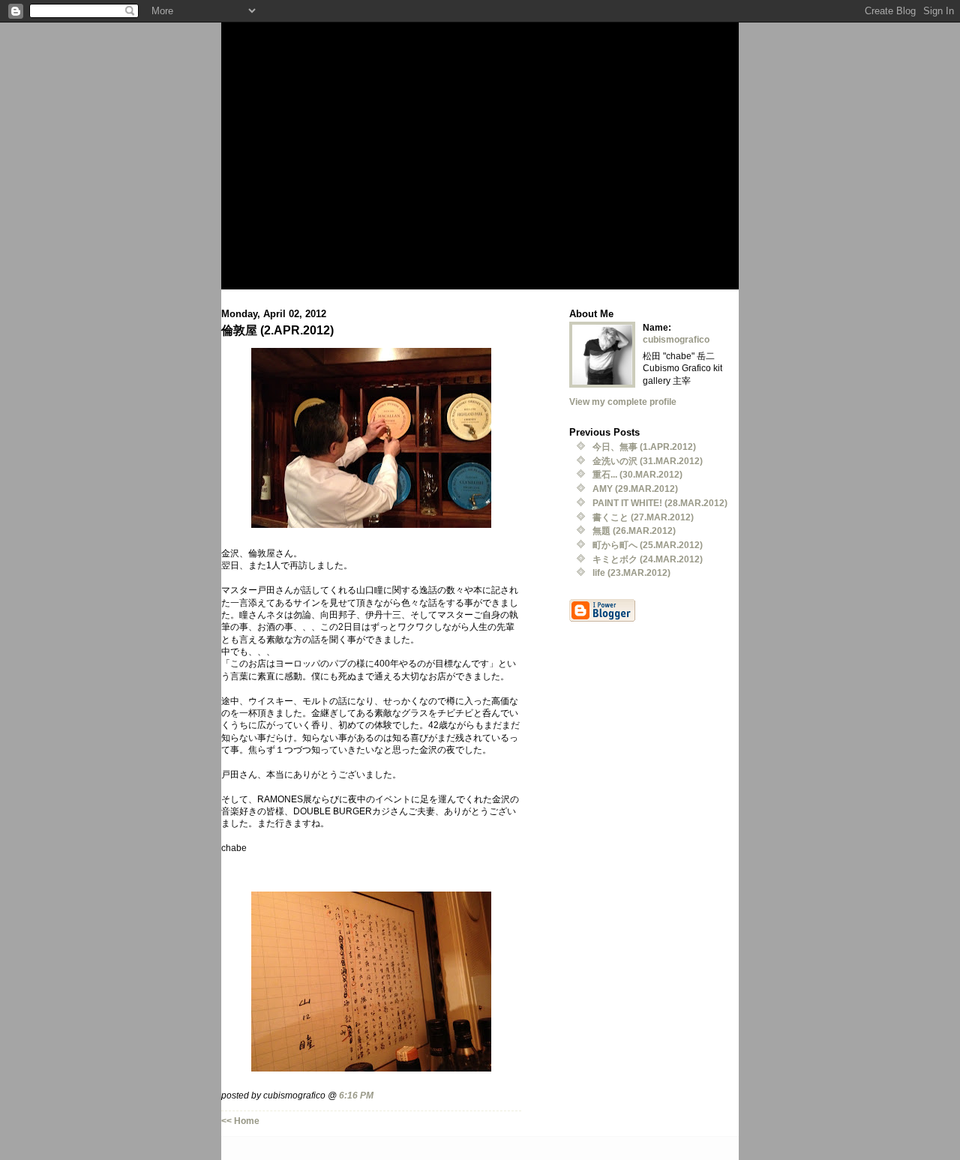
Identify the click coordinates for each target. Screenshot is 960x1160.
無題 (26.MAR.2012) (634, 530)
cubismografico (676, 339)
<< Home (240, 1121)
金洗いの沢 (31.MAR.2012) (647, 461)
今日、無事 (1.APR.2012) (644, 446)
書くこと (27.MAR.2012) (643, 517)
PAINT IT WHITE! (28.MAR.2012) (660, 503)
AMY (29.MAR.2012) (635, 488)
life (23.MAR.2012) (631, 572)
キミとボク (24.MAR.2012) (647, 559)
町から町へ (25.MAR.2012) (647, 545)
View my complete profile (622, 401)
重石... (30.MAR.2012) (637, 474)
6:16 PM (356, 1095)
